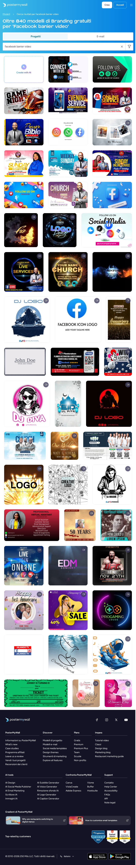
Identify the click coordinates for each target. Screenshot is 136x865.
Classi (98, 744)
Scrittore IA (11, 794)
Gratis (77, 740)
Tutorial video (102, 740)
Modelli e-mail (50, 744)
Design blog (101, 748)
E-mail (100, 36)
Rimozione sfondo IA (48, 790)
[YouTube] (126, 719)
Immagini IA (11, 798)
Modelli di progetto (52, 740)
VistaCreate (72, 786)
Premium (78, 744)
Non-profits (80, 760)
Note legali (109, 802)
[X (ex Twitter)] (116, 719)
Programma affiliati (15, 752)
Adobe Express (73, 790)
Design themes (51, 752)
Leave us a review (14, 756)
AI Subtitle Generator (48, 782)
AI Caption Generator (48, 798)
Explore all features (53, 760)
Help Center (110, 786)
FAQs (107, 794)
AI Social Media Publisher (18, 786)
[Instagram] (106, 719)
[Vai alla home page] (13, 5)
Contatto (109, 782)
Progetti (36, 36)
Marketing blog (102, 752)
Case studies (12, 748)
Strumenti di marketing (55, 756)
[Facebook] (97, 719)
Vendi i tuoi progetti (15, 760)
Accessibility (110, 790)
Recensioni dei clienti (16, 764)
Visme (90, 782)
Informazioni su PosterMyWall (20, 740)
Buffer (90, 786)
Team (77, 752)
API (106, 798)
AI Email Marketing (14, 790)
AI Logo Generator (46, 794)
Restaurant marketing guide (109, 756)
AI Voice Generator (47, 786)
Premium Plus (81, 748)
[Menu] (131, 5)
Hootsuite (92, 790)
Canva (69, 782)
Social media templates (55, 748)
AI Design (10, 782)
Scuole (77, 756)
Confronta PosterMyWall (79, 775)
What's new (11, 744)
